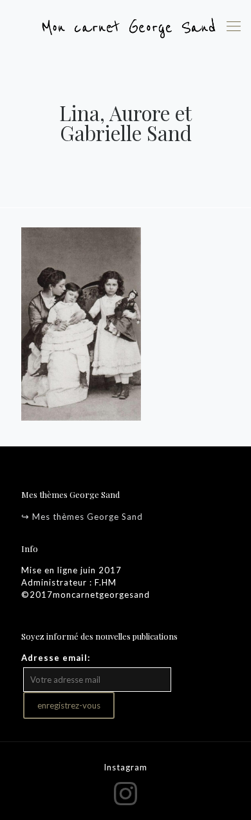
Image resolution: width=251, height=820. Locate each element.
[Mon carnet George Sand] (125, 25)
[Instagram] (126, 793)
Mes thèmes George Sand (87, 516)
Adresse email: (55, 658)
